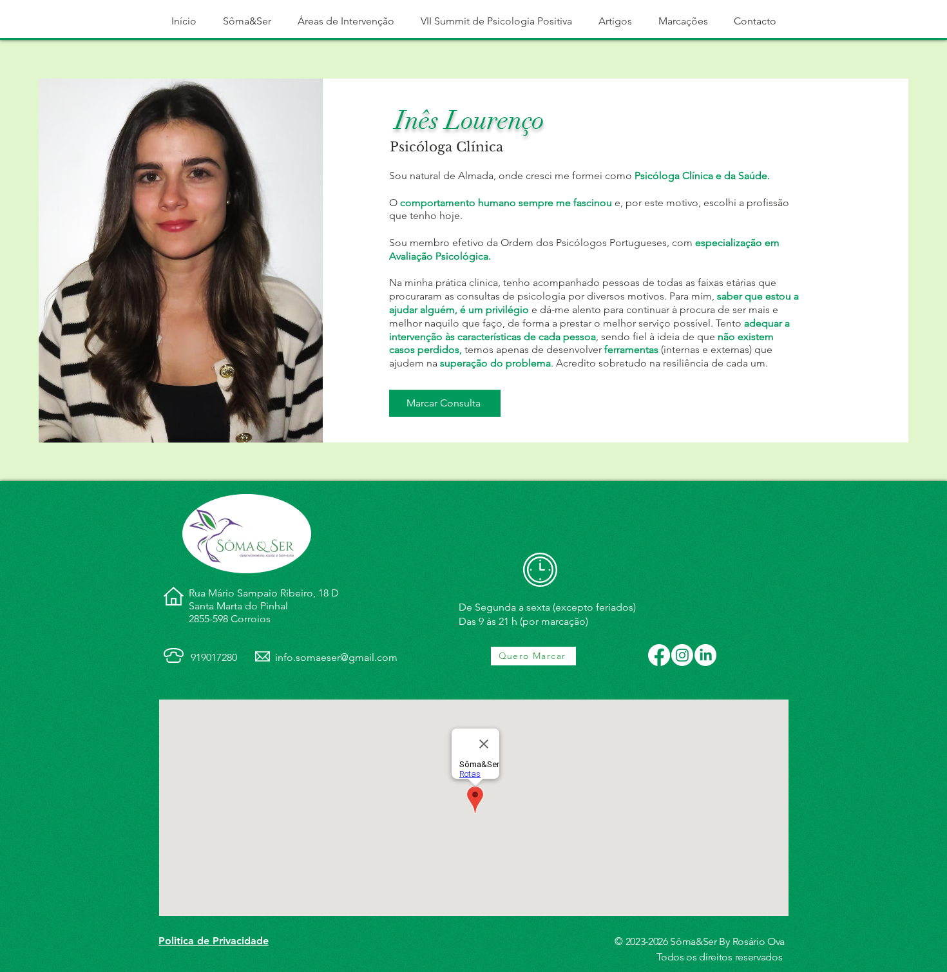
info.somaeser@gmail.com (336, 657)
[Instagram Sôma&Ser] (682, 655)
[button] (246, 21)
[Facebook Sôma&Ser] (659, 655)
